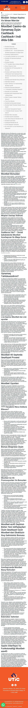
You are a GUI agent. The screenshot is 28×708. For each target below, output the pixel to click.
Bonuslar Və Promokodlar (11, 91)
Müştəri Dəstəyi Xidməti (11, 48)
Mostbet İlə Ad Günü (10, 120)
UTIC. (13, 701)
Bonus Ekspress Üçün (10, 66)
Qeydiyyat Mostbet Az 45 (11, 122)
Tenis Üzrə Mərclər (9, 101)
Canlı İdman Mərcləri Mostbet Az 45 (14, 118)
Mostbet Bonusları (9, 46)
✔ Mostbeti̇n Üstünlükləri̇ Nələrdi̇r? (13, 89)
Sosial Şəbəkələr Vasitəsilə (12, 124)
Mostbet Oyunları (9, 62)
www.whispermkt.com (18, 703)
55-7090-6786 (4, 1)
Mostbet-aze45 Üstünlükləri (12, 116)
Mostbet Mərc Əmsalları (11, 114)
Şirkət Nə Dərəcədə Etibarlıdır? (12, 87)
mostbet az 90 (8, 14)
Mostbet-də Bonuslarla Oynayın (13, 103)
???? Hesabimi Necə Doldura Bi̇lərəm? (14, 64)
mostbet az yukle (5, 253)
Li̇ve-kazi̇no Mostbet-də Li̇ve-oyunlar (14, 56)
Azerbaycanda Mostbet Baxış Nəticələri (15, 79)
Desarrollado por (8, 703)
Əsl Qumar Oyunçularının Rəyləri (13, 109)
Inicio (2, 14)
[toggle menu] (16, 7)
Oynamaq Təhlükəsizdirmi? (12, 54)
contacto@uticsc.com (15, 1)
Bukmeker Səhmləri (10, 81)
